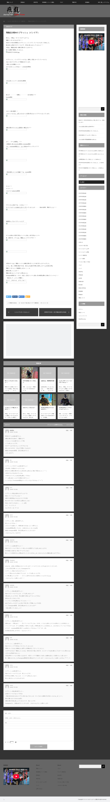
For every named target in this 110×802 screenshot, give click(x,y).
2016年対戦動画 (82, 239)
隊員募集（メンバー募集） (48, 2)
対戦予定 (36, 2)
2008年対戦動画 (82, 206)
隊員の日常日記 (82, 288)
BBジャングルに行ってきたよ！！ (11, 381)
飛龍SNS (74, 2)
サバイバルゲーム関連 (84, 252)
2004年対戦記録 (82, 193)
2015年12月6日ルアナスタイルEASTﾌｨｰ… (47, 408)
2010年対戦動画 (82, 219)
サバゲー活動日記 (34, 303)
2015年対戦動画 (82, 235)
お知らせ (81, 242)
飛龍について (10, 2)
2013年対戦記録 (82, 232)
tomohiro (12, 430)
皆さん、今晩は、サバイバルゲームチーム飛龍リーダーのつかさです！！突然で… (65, 388)
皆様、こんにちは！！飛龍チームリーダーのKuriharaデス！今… (29, 388)
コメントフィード (83, 315)
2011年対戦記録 (82, 226)
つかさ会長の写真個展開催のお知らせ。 (88, 139)
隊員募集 (81, 291)
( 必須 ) (8, 713)
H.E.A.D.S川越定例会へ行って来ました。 (88, 168)
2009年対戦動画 (82, 212)
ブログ (61, 2)
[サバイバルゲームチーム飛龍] (14, 11)
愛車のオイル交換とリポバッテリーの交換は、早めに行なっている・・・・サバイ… (11, 388)
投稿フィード (82, 312)
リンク (80, 268)
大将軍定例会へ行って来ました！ (86, 159)
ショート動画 (82, 258)
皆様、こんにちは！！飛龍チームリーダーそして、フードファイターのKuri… (65, 415)
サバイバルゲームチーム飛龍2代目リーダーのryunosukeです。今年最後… (48, 415)
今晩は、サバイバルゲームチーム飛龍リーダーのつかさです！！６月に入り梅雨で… (11, 415)
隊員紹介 (23, 2)
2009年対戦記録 (82, 216)
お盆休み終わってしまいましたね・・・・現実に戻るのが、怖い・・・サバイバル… (47, 388)
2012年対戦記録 (82, 229)
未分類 (80, 278)
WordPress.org (82, 319)
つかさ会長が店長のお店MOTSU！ (87, 126)
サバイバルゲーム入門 (84, 248)
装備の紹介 (81, 281)
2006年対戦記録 (82, 199)
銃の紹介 (81, 284)
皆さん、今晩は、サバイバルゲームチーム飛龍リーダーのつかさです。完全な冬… (29, 415)
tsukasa (15, 303)
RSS (4, 799)
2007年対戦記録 (82, 203)
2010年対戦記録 (82, 222)
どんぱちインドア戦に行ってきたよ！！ (11, 408)
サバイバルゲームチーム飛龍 (91, 799)
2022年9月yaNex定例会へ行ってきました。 (89, 131)
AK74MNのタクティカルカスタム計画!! (88, 150)
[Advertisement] (38, 340)
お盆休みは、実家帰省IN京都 (47, 380)
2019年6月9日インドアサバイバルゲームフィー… (65, 408)
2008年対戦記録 (82, 209)
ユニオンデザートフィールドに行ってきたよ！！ (65, 381)
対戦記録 (81, 275)
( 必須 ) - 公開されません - (13, 718)
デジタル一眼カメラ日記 (84, 261)
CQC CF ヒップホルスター (29, 407)
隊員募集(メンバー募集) (41, 772)
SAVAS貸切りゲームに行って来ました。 (88, 135)
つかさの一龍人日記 (25, 303)
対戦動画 (87, 2)
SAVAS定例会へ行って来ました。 (30, 381)
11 (47, 303)
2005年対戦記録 (82, 196)
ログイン (81, 309)
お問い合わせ (39, 788)
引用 (71, 430)
